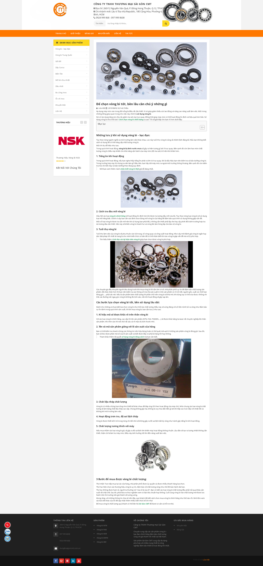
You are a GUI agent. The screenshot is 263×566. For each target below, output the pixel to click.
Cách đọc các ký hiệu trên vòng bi (126, 239)
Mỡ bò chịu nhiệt (62, 80)
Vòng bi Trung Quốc (63, 55)
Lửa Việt (206, 559)
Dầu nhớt (59, 86)
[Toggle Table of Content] (201, 127)
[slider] (61, 161)
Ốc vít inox (59, 98)
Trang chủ (60, 33)
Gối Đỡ (58, 61)
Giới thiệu (76, 33)
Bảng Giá (89, 33)
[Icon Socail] (55, 560)
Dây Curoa (59, 67)
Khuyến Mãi (104, 33)
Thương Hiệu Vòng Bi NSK (68, 157)
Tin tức (129, 33)
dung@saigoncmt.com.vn (70, 548)
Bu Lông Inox (61, 92)
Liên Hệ (117, 33)
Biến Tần (59, 74)
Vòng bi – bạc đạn (62, 49)
